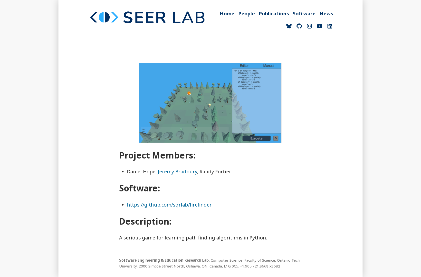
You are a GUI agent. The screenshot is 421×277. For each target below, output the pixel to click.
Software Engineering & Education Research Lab (164, 260)
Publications (274, 13)
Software (304, 13)
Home (227, 13)
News (326, 13)
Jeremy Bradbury (177, 171)
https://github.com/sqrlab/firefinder (169, 204)
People (246, 13)
